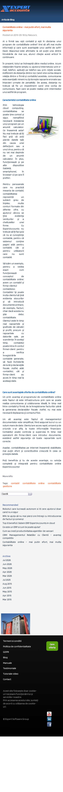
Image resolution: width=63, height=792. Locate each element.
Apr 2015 (7, 595)
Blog (5, 657)
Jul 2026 (7, 560)
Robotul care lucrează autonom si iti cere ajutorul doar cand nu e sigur (32, 510)
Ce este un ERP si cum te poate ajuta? (21, 527)
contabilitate (54, 483)
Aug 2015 (7, 583)
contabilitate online (50, 463)
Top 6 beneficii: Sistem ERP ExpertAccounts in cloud (29, 523)
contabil (15, 483)
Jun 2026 (7, 564)
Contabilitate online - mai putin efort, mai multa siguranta (32, 544)
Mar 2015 (7, 599)
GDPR (6, 651)
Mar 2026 (7, 575)
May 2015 (7, 591)
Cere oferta (52, 646)
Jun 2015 (7, 587)
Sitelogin (4, 728)
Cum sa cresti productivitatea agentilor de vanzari (28, 531)
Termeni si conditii (12, 640)
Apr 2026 (7, 571)
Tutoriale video (10, 673)
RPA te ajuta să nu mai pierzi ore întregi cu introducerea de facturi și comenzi (32, 518)
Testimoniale (9, 668)
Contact (7, 679)
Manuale (7, 662)
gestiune (7, 486)
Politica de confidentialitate (17, 646)
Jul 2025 (7, 579)
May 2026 (7, 568)
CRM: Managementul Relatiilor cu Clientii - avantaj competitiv (32, 536)
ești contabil (27, 41)
